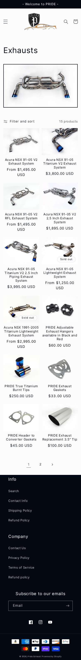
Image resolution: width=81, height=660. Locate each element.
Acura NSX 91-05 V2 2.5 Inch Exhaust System (59, 218)
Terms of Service (21, 567)
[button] (5, 21)
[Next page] (52, 464)
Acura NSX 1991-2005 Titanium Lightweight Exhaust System (21, 331)
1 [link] (28, 464)
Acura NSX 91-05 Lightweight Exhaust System (59, 273)
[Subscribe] (67, 606)
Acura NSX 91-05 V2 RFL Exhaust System (21, 216)
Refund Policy (18, 520)
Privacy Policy (18, 558)
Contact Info (18, 501)
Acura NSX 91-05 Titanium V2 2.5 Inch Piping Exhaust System (21, 275)
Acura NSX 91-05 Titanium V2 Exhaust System (59, 164)
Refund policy (18, 577)
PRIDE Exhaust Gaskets (60, 388)
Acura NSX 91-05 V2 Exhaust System (21, 162)
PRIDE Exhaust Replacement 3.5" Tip (59, 437)
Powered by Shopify (51, 656)
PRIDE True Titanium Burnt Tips (21, 388)
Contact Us (17, 548)
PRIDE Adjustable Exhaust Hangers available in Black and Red (59, 333)
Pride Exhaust (34, 656)
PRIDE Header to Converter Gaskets (21, 437)
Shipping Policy (20, 510)
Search (13, 491)
